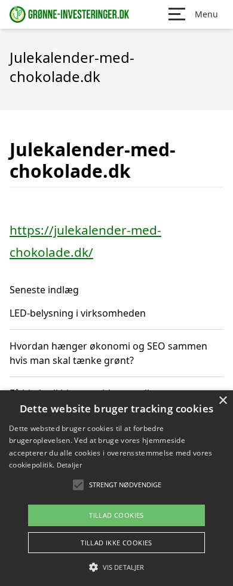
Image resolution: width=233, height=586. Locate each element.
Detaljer (69, 464)
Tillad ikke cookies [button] (116, 542)
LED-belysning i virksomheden (78, 313)
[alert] (116, 488)
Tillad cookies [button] (116, 515)
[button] (116, 567)
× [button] (222, 400)
